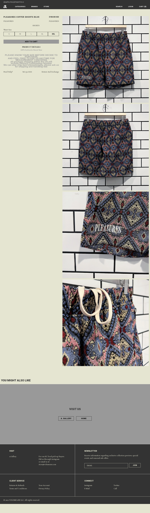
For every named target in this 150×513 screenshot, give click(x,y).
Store (46, 6)
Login (130, 6)
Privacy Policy (44, 488)
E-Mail (87, 488)
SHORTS (35, 26)
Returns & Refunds (16, 485)
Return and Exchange (50, 72)
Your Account (44, 485)
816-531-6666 (27, 72)
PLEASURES (54, 21)
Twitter (116, 485)
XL (42, 34)
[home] (5, 6)
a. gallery (66, 418)
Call (115, 488)
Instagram (88, 485)
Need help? (8, 72)
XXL (53, 34)
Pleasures (8, 21)
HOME (84, 418)
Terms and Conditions (18, 488)
